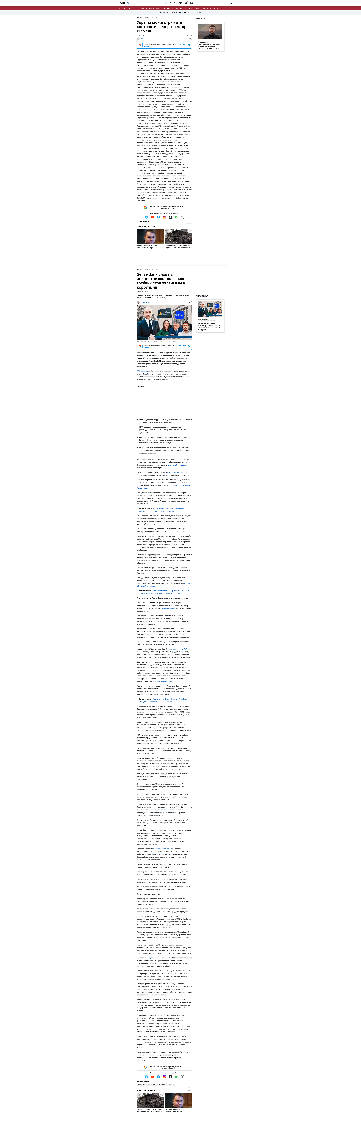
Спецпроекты (216, 8)
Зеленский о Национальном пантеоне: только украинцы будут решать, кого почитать (209, 45)
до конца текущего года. (162, 681)
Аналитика (154, 8)
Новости (143, 8)
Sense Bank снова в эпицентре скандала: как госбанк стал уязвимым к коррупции (210, 326)
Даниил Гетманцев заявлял (161, 810)
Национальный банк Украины (147, 1084)
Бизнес (175, 8)
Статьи (156, 17)
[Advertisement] (164, 403)
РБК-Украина (142, 371)
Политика (165, 8)
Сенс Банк (162, 1084)
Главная (139, 17)
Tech (193, 12)
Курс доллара (164, 12)
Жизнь (183, 8)
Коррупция (170, 1084)
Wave (198, 8)
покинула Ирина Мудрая (177, 472)
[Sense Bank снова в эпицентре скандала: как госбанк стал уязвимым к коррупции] (210, 309)
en (124, 3)
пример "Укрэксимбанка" (159, 958)
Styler (205, 8)
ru (128, 3)
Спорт (191, 8)
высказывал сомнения (162, 849)
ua (121, 3)
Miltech (199, 12)
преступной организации (178, 465)
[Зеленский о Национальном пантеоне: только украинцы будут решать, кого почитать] (210, 32)
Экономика (173, 12)
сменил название (168, 608)
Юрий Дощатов (203, 319)
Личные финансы (184, 12)
